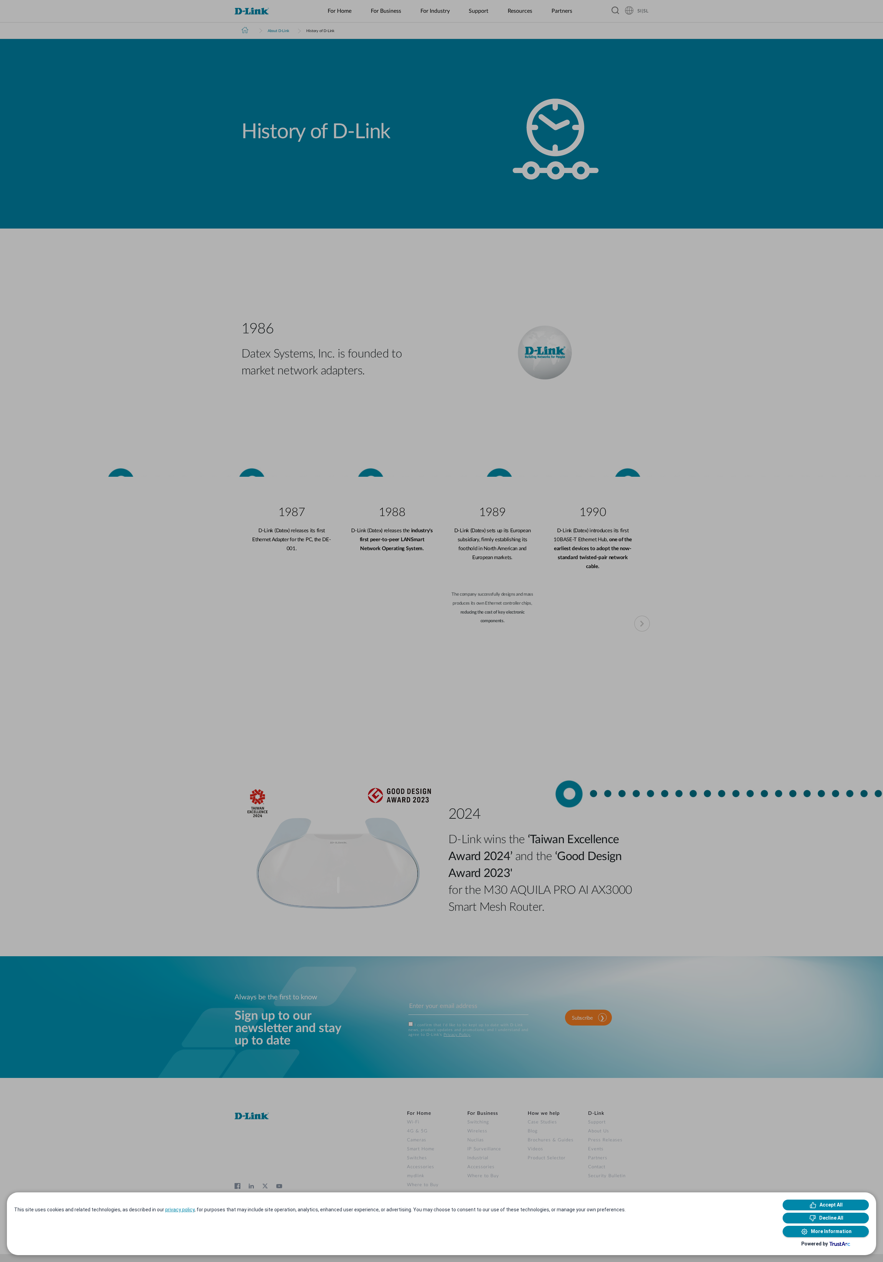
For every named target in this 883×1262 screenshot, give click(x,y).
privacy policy (180, 1209)
